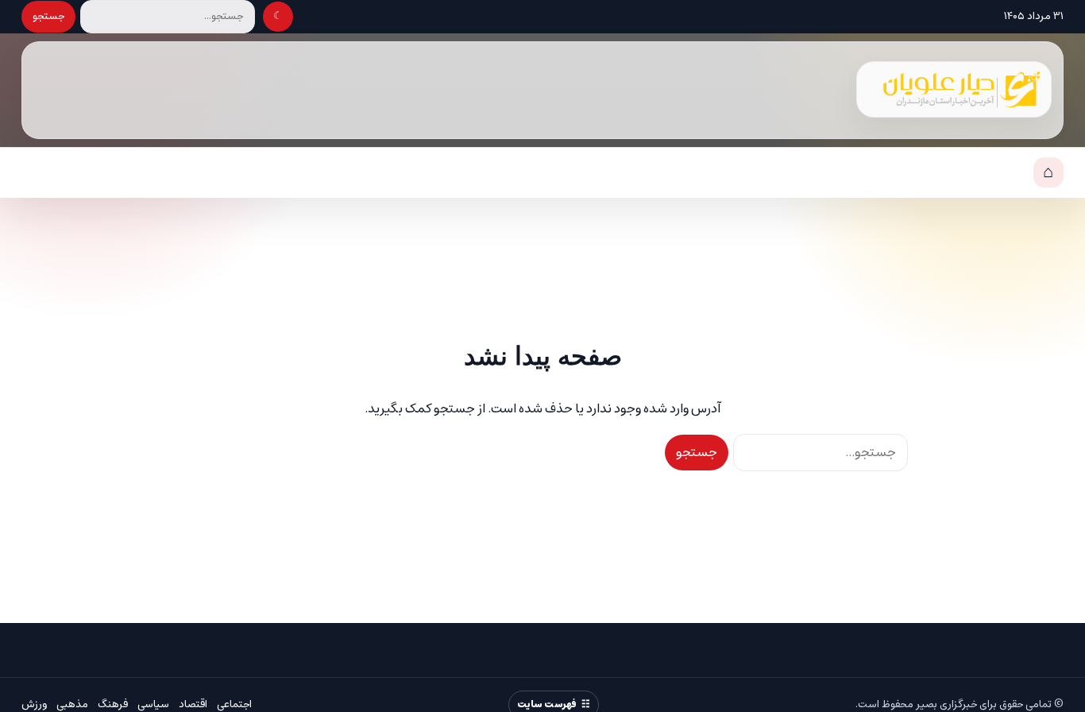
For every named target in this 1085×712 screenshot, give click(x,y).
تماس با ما (929, 173)
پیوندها (998, 173)
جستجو (48, 16)
